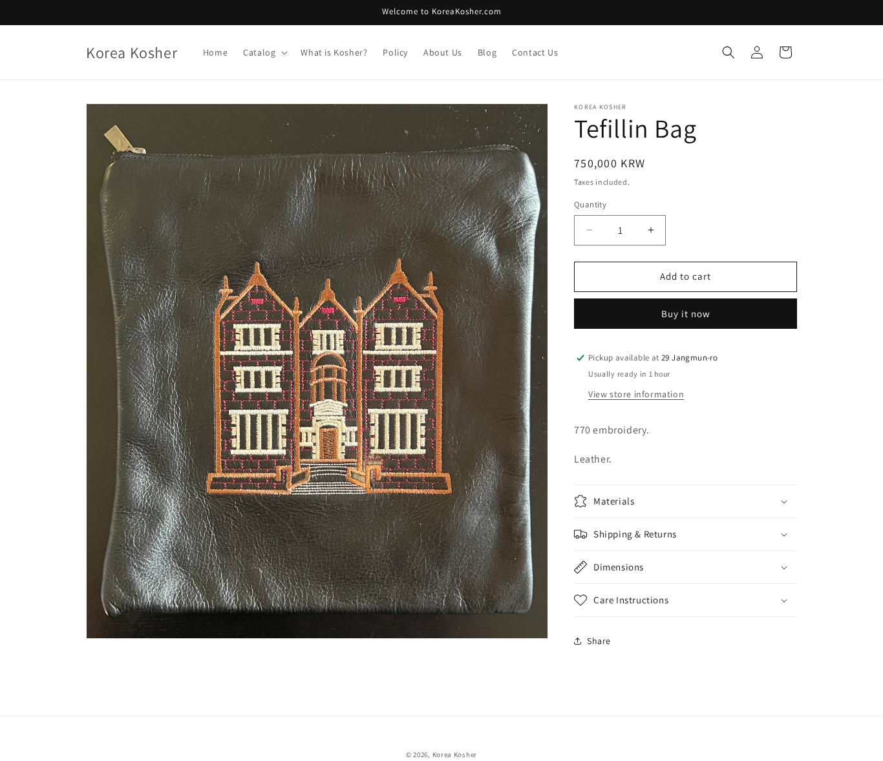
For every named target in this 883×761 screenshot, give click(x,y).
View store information (636, 394)
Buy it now (685, 314)
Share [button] (599, 641)
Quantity (590, 204)
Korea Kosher (454, 754)
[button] (264, 52)
